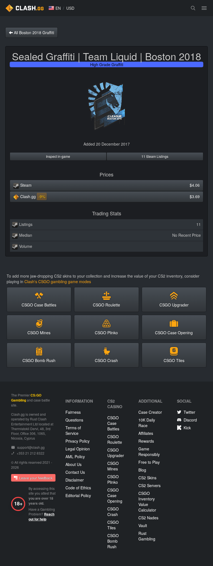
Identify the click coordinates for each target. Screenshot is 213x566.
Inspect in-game (58, 156)
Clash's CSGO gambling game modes (57, 281)
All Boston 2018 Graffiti (33, 32)
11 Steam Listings (154, 156)
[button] (55, 8)
